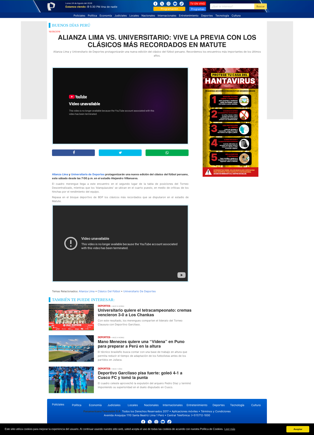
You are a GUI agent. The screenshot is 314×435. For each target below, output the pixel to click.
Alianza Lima (60, 174)
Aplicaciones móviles (185, 411)
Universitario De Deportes (139, 291)
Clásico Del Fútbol (109, 291)
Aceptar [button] (298, 429)
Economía (106, 15)
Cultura (236, 15)
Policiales (79, 15)
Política (92, 15)
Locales (134, 15)
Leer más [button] (229, 429)
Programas (197, 9)
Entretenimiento (189, 15)
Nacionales (148, 15)
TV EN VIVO (197, 3)
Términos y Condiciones (216, 411)
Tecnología (222, 15)
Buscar (260, 6)
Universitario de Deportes (88, 174)
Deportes (207, 15)
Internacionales (167, 15)
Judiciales (120, 15)
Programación (169, 8)
